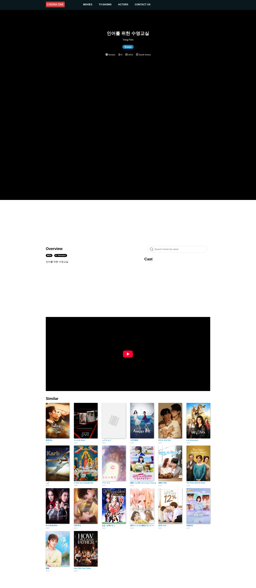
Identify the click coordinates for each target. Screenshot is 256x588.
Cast (148, 259)
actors (123, 4)
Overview (54, 248)
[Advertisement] (128, 221)
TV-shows (105, 4)
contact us (143, 4)
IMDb (49, 255)
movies (87, 4)
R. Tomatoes (60, 255)
